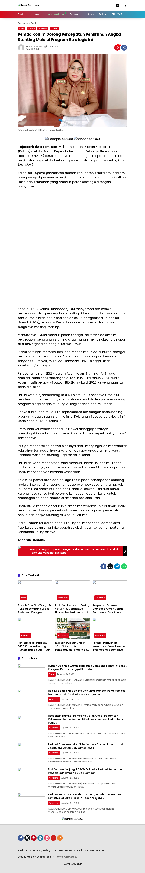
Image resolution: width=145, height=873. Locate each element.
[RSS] (60, 838)
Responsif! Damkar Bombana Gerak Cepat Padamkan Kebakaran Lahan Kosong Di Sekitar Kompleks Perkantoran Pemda (108, 609)
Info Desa (42, 28)
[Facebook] (103, 566)
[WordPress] (40, 838)
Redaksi (23, 850)
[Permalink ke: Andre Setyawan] (22, 47)
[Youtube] (53, 838)
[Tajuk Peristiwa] (28, 5)
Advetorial (63, 597)
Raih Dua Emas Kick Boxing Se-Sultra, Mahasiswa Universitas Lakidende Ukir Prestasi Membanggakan (72, 609)
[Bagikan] (124, 48)
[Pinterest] (34, 838)
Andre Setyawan (34, 47)
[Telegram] (117, 566)
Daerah (31, 28)
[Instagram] (47, 838)
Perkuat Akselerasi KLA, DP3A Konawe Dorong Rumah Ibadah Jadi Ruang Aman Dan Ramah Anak (35, 646)
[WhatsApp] (124, 566)
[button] (117, 5)
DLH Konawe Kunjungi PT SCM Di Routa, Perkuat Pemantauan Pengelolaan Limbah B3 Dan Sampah (72, 646)
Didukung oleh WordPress (34, 857)
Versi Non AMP (72, 864)
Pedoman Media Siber (91, 850)
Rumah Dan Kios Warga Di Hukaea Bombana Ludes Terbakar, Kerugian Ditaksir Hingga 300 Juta (34, 609)
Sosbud (54, 28)
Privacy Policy (41, 850)
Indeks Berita (63, 850)
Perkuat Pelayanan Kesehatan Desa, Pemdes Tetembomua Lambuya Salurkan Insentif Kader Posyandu (109, 646)
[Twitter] (110, 566)
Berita (21, 28)
